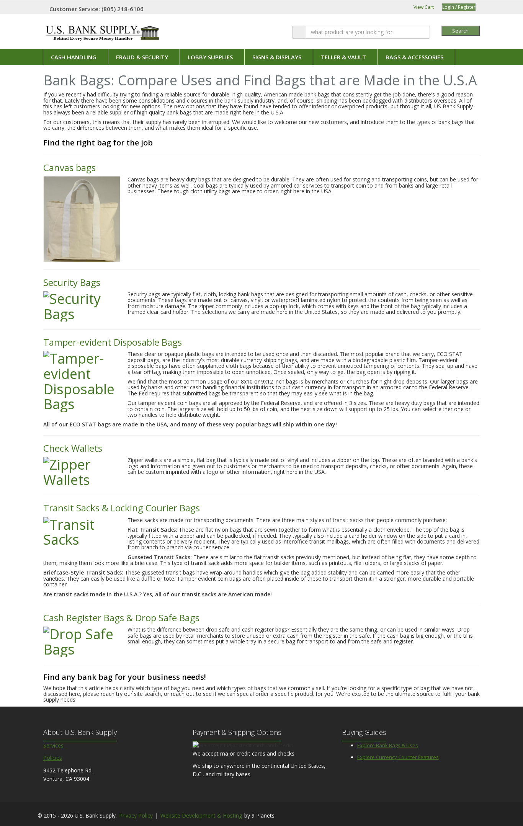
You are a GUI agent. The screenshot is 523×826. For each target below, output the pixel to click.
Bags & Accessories (414, 57)
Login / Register (459, 7)
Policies (52, 757)
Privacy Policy (136, 815)
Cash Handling (73, 57)
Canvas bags (69, 167)
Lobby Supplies (210, 57)
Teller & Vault (343, 57)
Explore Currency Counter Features (398, 757)
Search (460, 30)
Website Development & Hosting (201, 815)
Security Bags (71, 282)
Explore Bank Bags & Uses (387, 745)
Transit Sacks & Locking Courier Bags (121, 507)
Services (53, 745)
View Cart (423, 7)
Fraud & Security (142, 57)
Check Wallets (72, 448)
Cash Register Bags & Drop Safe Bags (121, 617)
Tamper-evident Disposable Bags (112, 342)
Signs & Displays (276, 57)
